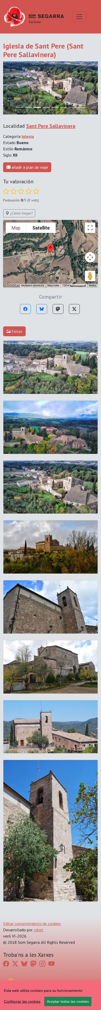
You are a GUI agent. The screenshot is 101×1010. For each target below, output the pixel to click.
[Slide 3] (46, 107)
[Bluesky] (41, 309)
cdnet (39, 929)
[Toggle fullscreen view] (90, 228)
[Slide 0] (19, 107)
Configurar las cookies (22, 1001)
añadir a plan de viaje (29, 167)
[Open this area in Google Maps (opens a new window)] (12, 284)
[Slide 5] (63, 107)
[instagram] (42, 964)
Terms (92, 285)
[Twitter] (74, 309)
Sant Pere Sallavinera (50, 126)
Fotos (16, 331)
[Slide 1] (28, 107)
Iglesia (27, 136)
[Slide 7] (81, 107)
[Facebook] (25, 309)
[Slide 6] (72, 107)
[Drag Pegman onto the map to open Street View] (90, 276)
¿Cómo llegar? (21, 213)
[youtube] (51, 964)
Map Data (53, 285)
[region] (50, 995)
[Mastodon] (58, 309)
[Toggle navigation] (79, 16)
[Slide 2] (37, 107)
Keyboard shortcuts (32, 285)
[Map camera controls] (90, 257)
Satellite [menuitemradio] (41, 228)
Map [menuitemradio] (16, 228)
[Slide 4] (55, 107)
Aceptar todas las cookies (68, 1001)
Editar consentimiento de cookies (32, 923)
